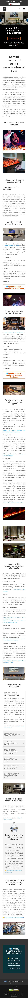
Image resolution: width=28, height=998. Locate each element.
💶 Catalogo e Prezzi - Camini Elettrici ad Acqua (14, 287)
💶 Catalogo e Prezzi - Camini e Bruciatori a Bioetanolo (14, 375)
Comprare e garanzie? (14, 981)
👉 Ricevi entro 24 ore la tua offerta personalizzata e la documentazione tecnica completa (14, 963)
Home (5, 981)
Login (10, 983)
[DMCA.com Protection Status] (14, 990)
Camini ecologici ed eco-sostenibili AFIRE (13, 502)
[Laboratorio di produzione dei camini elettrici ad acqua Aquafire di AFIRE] (14, 934)
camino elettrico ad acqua (12, 245)
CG (22, 981)
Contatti (15, 983)
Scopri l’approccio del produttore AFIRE (14, 917)
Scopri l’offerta (14, 38)
